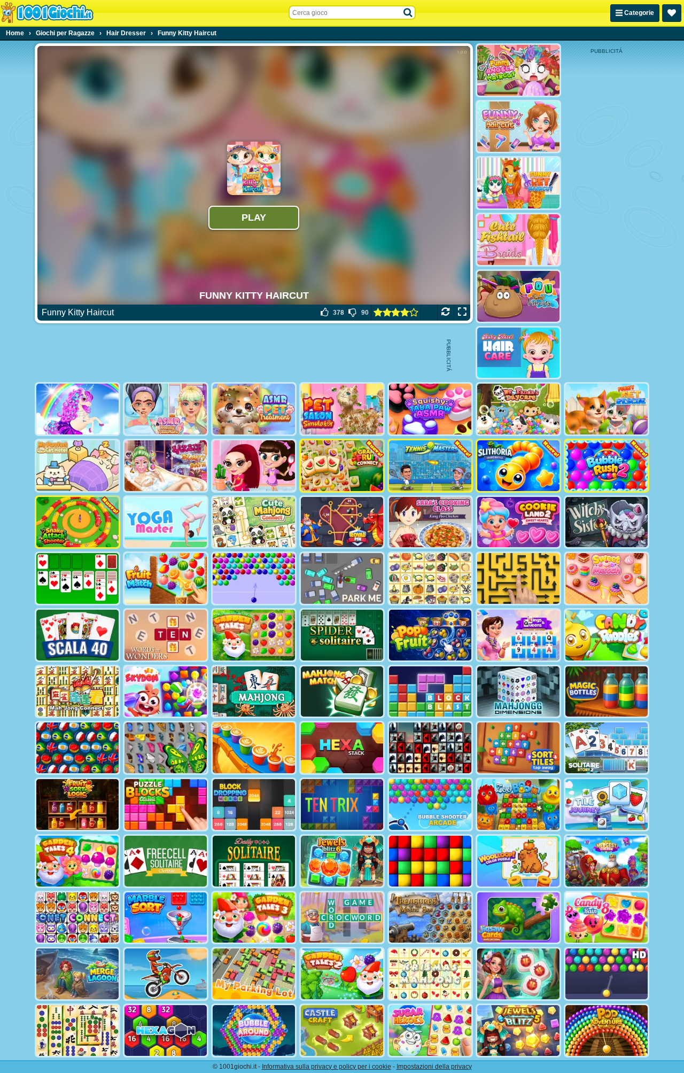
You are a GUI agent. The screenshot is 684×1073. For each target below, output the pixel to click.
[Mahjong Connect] (77, 692)
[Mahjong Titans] (77, 1031)
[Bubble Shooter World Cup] (77, 748)
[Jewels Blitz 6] (342, 861)
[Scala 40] (77, 635)
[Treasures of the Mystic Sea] (430, 918)
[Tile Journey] (606, 804)
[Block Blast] (430, 692)
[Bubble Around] (254, 1031)
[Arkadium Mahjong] (254, 692)
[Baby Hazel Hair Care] (518, 353)
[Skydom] (165, 692)
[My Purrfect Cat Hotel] (77, 466)
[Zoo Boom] (518, 804)
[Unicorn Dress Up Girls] (77, 409)
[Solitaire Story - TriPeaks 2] (606, 748)
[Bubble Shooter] (254, 578)
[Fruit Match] (165, 578)
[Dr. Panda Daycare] (518, 409)
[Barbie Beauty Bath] (165, 466)
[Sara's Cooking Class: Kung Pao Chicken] (430, 522)
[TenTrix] (342, 804)
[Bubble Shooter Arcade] (430, 804)
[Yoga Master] (165, 522)
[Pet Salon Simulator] (342, 409)
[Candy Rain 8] (606, 918)
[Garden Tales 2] (342, 974)
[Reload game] (445, 313)
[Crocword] (342, 918)
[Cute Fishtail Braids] (518, 240)
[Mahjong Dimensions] (518, 692)
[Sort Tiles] (518, 748)
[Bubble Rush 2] (606, 466)
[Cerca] (408, 12)
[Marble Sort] (165, 918)
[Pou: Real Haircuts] (518, 296)
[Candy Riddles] (606, 635)
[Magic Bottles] (606, 692)
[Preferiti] (671, 13)
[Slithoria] (518, 466)
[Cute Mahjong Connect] (254, 522)
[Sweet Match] (606, 578)
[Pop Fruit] (430, 635)
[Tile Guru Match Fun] (518, 974)
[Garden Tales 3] (254, 918)
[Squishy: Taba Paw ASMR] (430, 409)
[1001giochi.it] (47, 13)
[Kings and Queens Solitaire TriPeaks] (518, 635)
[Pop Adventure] (606, 1031)
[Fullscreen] (462, 313)
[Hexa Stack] (342, 748)
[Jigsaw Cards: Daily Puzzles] (518, 918)
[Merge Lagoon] (77, 974)
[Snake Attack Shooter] (77, 522)
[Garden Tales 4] (77, 861)
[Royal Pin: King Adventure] (342, 522)
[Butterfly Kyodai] (165, 748)
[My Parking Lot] (254, 974)
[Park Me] (342, 578)
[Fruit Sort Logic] (77, 804)
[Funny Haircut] (518, 127)
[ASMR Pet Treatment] (254, 409)
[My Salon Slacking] (254, 466)
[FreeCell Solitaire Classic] (165, 861)
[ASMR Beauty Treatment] (165, 409)
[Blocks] (430, 861)
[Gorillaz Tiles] (430, 748)
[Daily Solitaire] (254, 861)
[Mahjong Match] (342, 692)
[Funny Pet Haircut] (518, 183)
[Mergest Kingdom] (606, 861)
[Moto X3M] (165, 974)
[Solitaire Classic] (77, 578)
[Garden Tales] (254, 635)
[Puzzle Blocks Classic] (165, 804)
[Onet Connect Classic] (77, 918)
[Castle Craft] (342, 1031)
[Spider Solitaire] (342, 635)
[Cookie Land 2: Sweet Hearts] (518, 522)
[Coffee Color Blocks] (254, 748)
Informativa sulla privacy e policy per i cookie (326, 1066)
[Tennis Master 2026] (430, 466)
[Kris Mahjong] (430, 578)
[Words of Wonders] (165, 635)
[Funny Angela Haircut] (518, 70)
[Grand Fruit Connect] (342, 466)
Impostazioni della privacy (434, 1066)
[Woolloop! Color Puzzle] (518, 861)
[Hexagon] (165, 1031)
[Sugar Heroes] (430, 1031)
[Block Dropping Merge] (254, 804)
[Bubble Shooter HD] (606, 974)
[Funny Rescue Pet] (606, 409)
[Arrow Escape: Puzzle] (518, 578)
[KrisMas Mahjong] (430, 974)
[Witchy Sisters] (606, 522)
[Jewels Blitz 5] (518, 1031)
